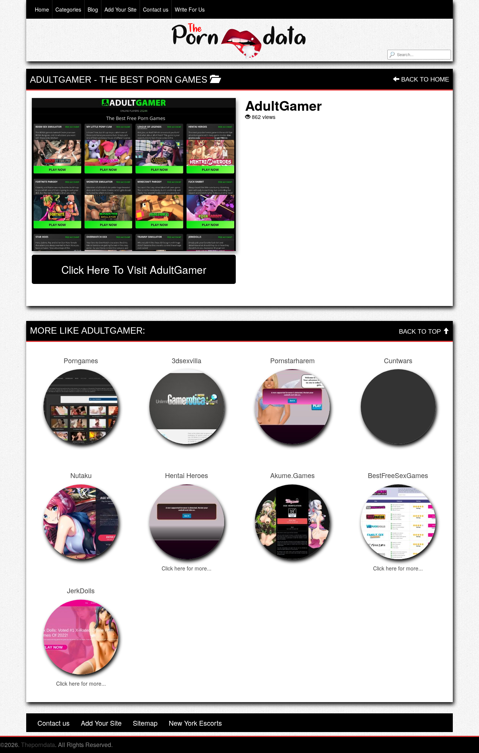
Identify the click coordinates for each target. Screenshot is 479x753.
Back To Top (421, 331)
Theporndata (38, 744)
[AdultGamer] (134, 174)
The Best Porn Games (153, 79)
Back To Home (424, 79)
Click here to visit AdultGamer (133, 269)
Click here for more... (186, 568)
